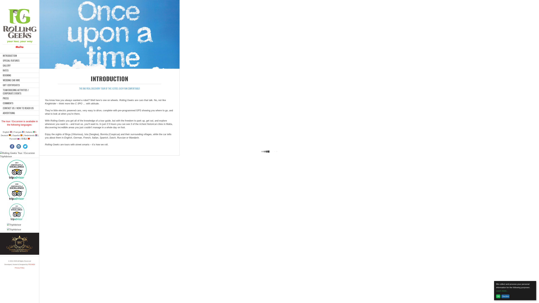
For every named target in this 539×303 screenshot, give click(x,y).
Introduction (10, 55)
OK (498, 296)
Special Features (11, 60)
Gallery (7, 65)
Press (6, 98)
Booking (7, 75)
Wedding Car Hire (11, 80)
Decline (505, 296)
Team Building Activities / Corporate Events (16, 91)
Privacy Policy (19, 268)
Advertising (9, 113)
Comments (8, 103)
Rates (6, 70)
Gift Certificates (11, 85)
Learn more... (502, 291)
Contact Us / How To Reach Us (18, 108)
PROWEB (31, 264)
